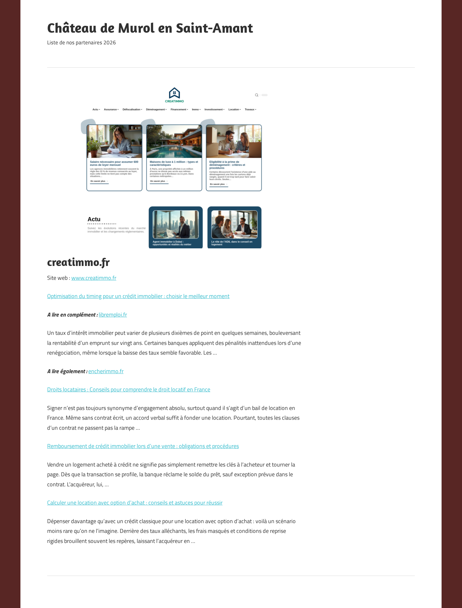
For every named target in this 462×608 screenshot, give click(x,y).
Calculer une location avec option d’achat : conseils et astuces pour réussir (135, 502)
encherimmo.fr (106, 371)
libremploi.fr (113, 314)
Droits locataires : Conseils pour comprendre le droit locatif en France (128, 389)
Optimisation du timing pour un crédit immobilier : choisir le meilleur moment (138, 296)
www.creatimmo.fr (93, 278)
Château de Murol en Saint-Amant (150, 27)
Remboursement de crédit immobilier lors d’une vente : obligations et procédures (143, 446)
